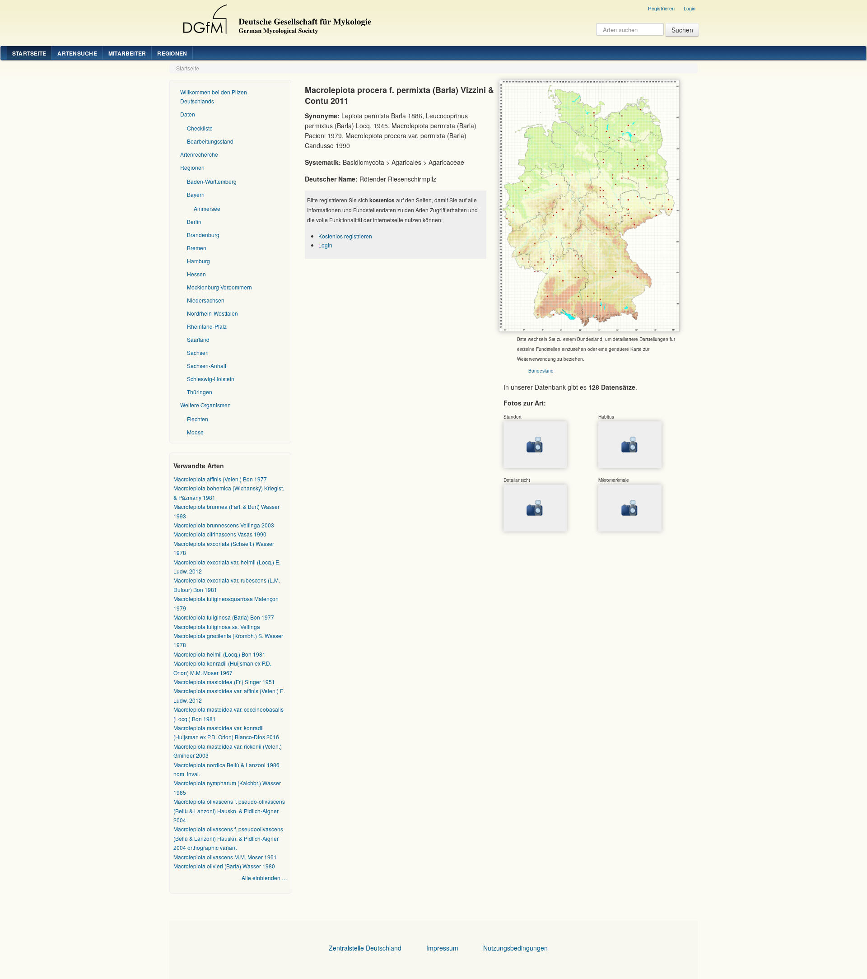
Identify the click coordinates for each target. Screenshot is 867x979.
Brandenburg (203, 234)
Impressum (442, 947)
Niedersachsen (205, 300)
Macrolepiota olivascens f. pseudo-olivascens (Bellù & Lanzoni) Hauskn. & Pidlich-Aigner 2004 (229, 810)
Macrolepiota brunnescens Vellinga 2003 (223, 525)
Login (689, 8)
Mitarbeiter (127, 53)
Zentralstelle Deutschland (365, 947)
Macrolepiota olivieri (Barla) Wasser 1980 (224, 866)
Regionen (172, 53)
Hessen (196, 274)
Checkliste (200, 128)
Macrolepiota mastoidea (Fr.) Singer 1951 (224, 681)
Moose (195, 432)
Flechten (197, 419)
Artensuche (77, 53)
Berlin (194, 221)
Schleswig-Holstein (210, 378)
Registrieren (661, 8)
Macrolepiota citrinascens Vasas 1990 (219, 534)
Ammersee (207, 208)
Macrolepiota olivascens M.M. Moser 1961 (225, 857)
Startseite (29, 53)
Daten (187, 114)
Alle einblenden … (264, 877)
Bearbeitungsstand (210, 141)
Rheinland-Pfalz (207, 326)
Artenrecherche (199, 154)
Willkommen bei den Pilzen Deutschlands (213, 96)
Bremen (196, 248)
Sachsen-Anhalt (206, 365)
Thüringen (199, 392)
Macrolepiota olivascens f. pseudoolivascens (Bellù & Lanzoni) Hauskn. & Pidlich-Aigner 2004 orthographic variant (228, 838)
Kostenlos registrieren (345, 236)
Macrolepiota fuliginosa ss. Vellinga (216, 626)
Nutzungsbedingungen (515, 947)
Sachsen (198, 352)
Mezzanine (276, 17)
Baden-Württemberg (212, 181)
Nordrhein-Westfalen (212, 313)
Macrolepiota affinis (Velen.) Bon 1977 (220, 479)
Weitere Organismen (205, 405)
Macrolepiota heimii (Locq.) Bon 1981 (219, 654)
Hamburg (198, 261)
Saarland (198, 339)
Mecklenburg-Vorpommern (219, 287)
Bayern (196, 194)
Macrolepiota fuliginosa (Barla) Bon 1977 (223, 617)
